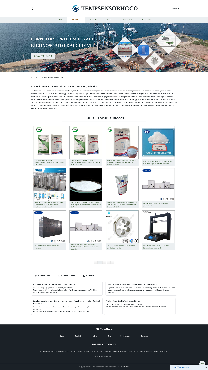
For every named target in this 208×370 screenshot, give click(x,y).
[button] (33, 9)
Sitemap (126, 367)
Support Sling (90, 351)
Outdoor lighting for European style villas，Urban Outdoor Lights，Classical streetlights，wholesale (133, 351)
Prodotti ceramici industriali (52, 77)
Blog (108, 20)
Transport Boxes (63, 351)
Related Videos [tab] (68, 276)
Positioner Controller (104, 356)
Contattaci (126, 20)
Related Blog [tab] (44, 276)
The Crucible (77, 351)
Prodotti (76, 20)
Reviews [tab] (90, 276)
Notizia (93, 20)
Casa (60, 20)
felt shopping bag (48, 351)
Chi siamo (145, 20)
